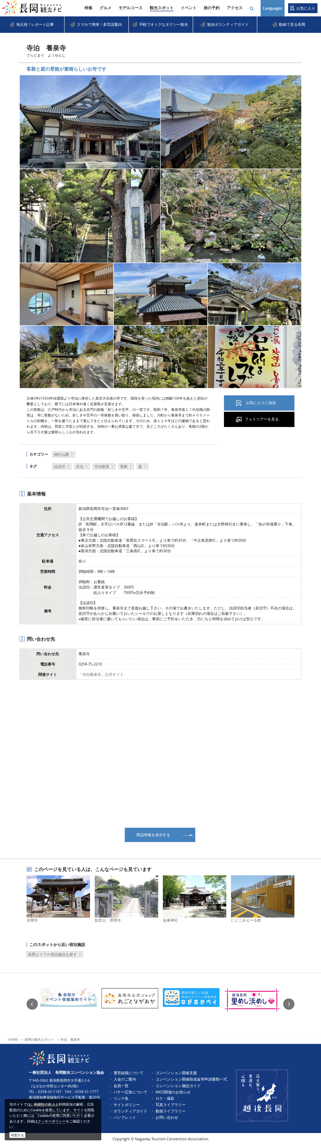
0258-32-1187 (50, 1091)
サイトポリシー (127, 1104)
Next (288, 1004)
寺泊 (79, 466)
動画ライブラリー (171, 1111)
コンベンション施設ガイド (178, 1085)
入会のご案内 (125, 1079)
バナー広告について (130, 1092)
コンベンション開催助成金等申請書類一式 (191, 1079)
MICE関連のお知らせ (173, 1092)
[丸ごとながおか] (130, 1004)
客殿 (124, 466)
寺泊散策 (101, 466)
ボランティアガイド (130, 1111)
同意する (17, 1135)
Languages (272, 8)
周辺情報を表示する (153, 834)
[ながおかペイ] (191, 1004)
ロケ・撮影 (165, 1098)
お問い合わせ (167, 1117)
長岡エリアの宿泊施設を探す (52, 954)
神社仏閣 (61, 454)
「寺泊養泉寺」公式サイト (101, 674)
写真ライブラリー (171, 1104)
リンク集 (121, 1098)
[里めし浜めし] (252, 1004)
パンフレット (125, 1117)
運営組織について (129, 1072)
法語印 (59, 466)
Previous (32, 1004)
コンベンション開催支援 (176, 1072)
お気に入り (305, 8)
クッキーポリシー (52, 1121)
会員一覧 (121, 1085)
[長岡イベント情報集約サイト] (68, 1004)
